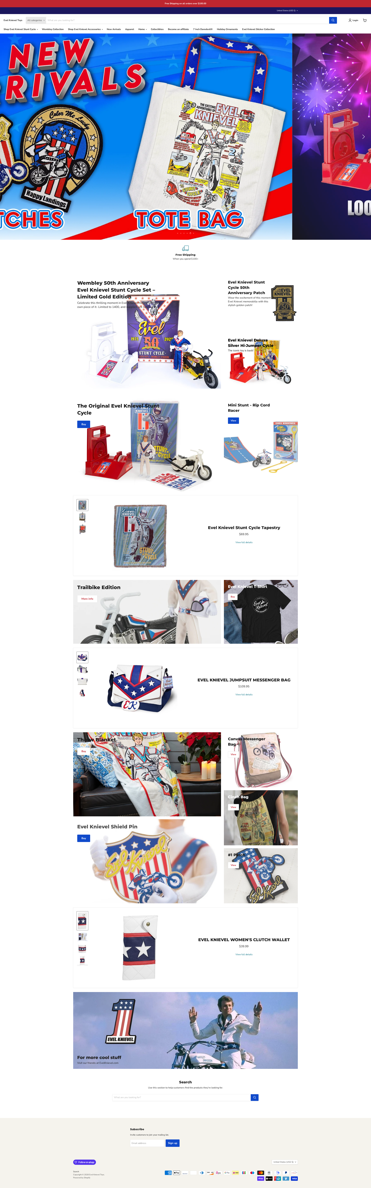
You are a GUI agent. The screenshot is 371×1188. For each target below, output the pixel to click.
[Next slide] (363, 137)
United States (286, 10)
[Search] (333, 20)
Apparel (129, 29)
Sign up (172, 1143)
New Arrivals (114, 29)
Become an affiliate (178, 29)
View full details (244, 542)
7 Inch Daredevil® (203, 29)
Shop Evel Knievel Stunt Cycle (20, 29)
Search (76, 1171)
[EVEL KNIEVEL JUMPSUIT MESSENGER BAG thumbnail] (82, 657)
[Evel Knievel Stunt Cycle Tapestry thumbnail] (82, 505)
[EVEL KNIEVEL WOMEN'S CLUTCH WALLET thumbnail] (82, 920)
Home (141, 29)
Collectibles (157, 29)
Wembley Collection (53, 29)
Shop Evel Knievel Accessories (84, 29)
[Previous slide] (8, 137)
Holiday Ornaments (227, 29)
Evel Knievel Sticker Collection (258, 29)
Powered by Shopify (81, 1177)
